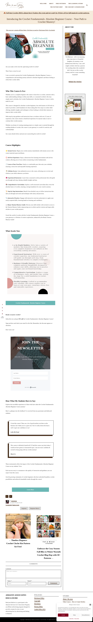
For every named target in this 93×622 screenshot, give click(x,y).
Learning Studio (9, 504)
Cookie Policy (71, 618)
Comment (8, 568)
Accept (63, 615)
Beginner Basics (34, 508)
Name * (9, 581)
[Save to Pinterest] (10, 496)
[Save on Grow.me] (14, 496)
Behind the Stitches (75, 82)
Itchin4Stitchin (14, 500)
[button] (90, 604)
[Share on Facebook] (7, 496)
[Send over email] (2, 313)
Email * (30, 581)
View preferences (86, 615)
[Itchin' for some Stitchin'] (15, 5)
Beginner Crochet (15, 504)
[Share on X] (2, 307)
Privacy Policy (76, 618)
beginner (24, 508)
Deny (74, 615)
